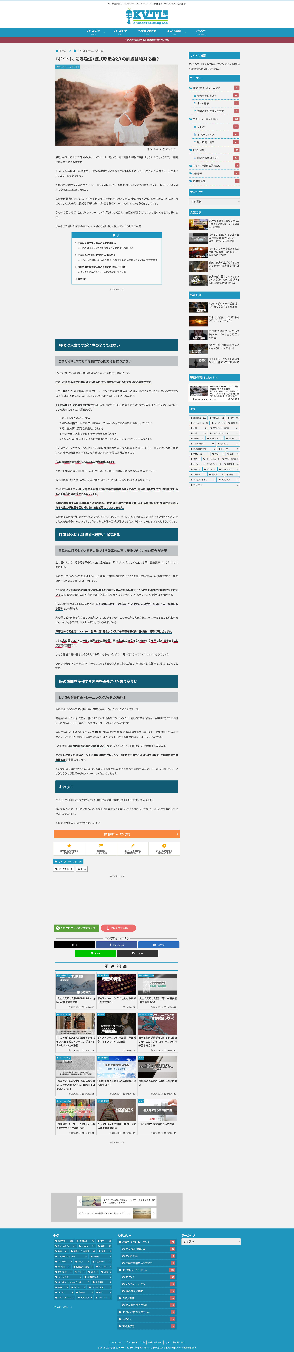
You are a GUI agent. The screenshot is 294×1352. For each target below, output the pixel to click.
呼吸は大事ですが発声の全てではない (97, 243)
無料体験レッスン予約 (117, 834)
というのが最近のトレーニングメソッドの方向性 (103, 271)
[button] (137, 953)
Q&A (167, 1342)
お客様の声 (178, 1342)
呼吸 (83, 869)
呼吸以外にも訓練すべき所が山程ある (96, 255)
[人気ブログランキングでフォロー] (76, 928)
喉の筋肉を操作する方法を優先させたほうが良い (102, 267)
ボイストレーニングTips (70, 861)
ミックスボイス (66, 869)
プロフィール (131, 1342)
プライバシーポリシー (61, 1307)
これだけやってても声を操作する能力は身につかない (106, 247)
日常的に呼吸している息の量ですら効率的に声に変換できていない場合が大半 (119, 259)
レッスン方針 (117, 1342)
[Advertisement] (116, 312)
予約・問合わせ (155, 1342)
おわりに (82, 278)
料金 (143, 1342)
